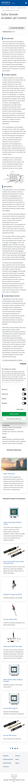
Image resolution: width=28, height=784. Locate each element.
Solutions (17, 755)
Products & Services (8, 759)
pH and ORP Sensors (10, 735)
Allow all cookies (14, 414)
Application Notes (21, 7)
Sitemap (14, 778)
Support (17, 763)
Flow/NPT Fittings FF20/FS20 (12, 594)
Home (2, 7)
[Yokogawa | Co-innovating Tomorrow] (6, 3)
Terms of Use (14, 775)
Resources (13, 7)
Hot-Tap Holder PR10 (10, 619)
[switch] (24, 394)
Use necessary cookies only (14, 419)
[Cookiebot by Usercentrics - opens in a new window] (20, 364)
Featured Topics (7, 763)
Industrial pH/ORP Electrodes (12, 646)
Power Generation (9, 474)
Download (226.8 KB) (17, 28)
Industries (5, 755)
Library (7, 7)
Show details (20, 409)
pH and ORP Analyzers (10, 708)
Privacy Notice (14, 776)
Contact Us (6, 766)
